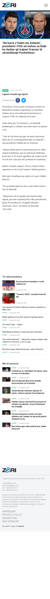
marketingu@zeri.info (10, 485)
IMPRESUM (8, 511)
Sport (5, 90)
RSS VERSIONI (10, 521)
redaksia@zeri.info (9, 483)
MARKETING (9, 518)
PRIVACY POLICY (12, 514)
